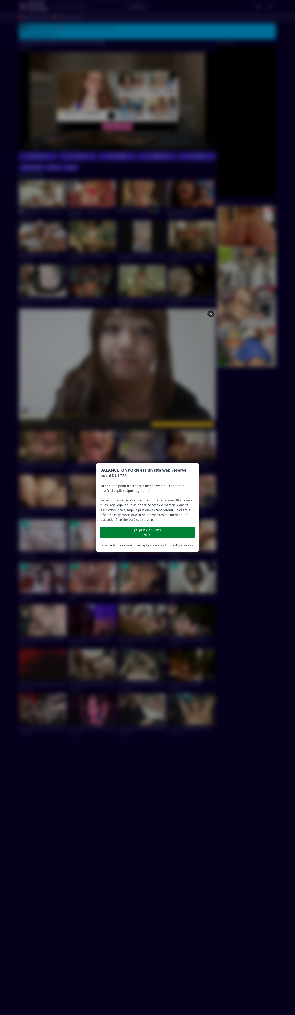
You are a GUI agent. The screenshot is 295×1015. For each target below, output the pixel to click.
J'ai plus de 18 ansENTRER (147, 532)
